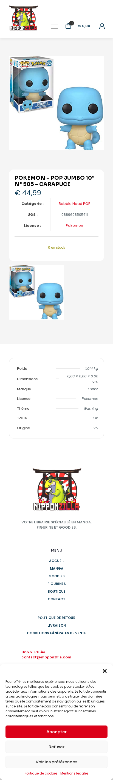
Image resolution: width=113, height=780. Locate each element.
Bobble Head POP (75, 203)
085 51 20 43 (33, 652)
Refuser (56, 746)
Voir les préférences (56, 761)
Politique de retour (56, 617)
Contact (56, 599)
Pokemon (74, 225)
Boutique (57, 591)
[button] (105, 671)
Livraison (56, 625)
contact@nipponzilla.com (46, 657)
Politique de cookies (41, 773)
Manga (56, 568)
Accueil (56, 560)
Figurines (56, 583)
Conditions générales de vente (56, 633)
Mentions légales (74, 773)
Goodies (57, 576)
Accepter (56, 731)
